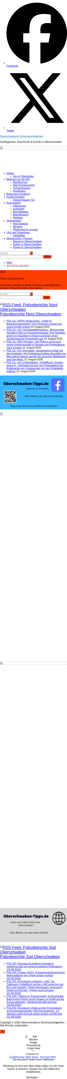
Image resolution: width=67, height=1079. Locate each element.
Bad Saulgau (20, 223)
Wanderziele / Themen (20, 238)
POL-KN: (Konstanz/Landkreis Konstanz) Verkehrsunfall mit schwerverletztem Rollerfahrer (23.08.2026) (34, 966)
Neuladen (32, 1077)
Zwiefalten (19, 235)
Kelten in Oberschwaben (27, 244)
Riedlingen (19, 191)
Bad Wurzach (21, 214)
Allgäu (10, 173)
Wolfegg (18, 217)
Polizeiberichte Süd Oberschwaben (30, 956)
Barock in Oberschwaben (27, 241)
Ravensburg (14, 202)
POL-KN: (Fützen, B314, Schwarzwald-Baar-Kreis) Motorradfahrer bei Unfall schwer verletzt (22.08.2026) (36, 975)
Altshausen (19, 205)
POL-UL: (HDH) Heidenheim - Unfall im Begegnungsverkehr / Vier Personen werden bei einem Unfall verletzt (34, 324)
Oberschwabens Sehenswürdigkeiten (21, 136)
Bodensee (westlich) (18, 194)
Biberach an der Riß (18, 179)
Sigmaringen (14, 220)
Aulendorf (18, 208)
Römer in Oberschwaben (27, 247)
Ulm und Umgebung (18, 232)
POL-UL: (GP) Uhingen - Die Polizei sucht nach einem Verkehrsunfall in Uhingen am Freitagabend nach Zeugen (36, 344)
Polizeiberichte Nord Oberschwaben (30, 314)
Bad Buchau (20, 182)
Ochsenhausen (22, 188)
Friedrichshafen (16, 197)
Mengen (17, 226)
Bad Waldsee (20, 211)
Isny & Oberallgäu (23, 176)
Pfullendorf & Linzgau (25, 229)
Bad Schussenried (23, 185)
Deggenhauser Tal (23, 200)
